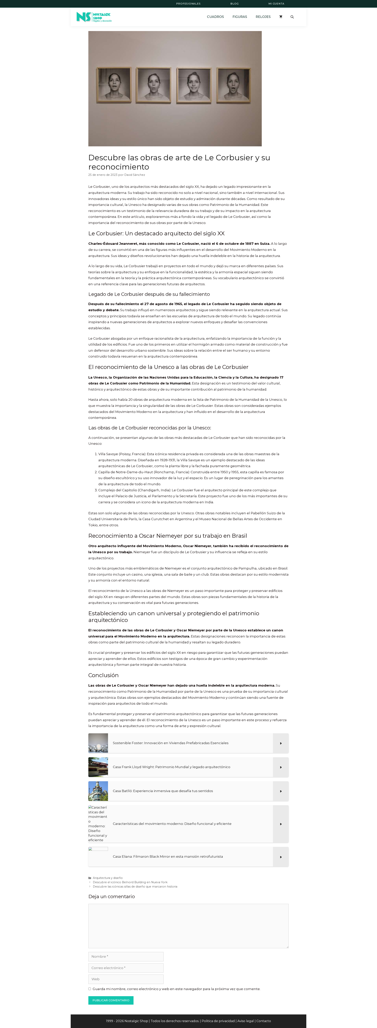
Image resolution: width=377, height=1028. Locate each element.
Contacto (263, 1021)
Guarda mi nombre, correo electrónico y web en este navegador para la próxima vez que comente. (176, 989)
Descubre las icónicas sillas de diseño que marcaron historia (135, 886)
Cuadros (215, 17)
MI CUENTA (276, 3)
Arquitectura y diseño (108, 878)
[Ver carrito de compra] (281, 17)
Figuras (239, 17)
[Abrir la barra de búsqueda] (293, 17)
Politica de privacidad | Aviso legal (228, 1021)
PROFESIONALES (188, 3)
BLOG (234, 3)
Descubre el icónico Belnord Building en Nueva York (130, 882)
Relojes (263, 17)
